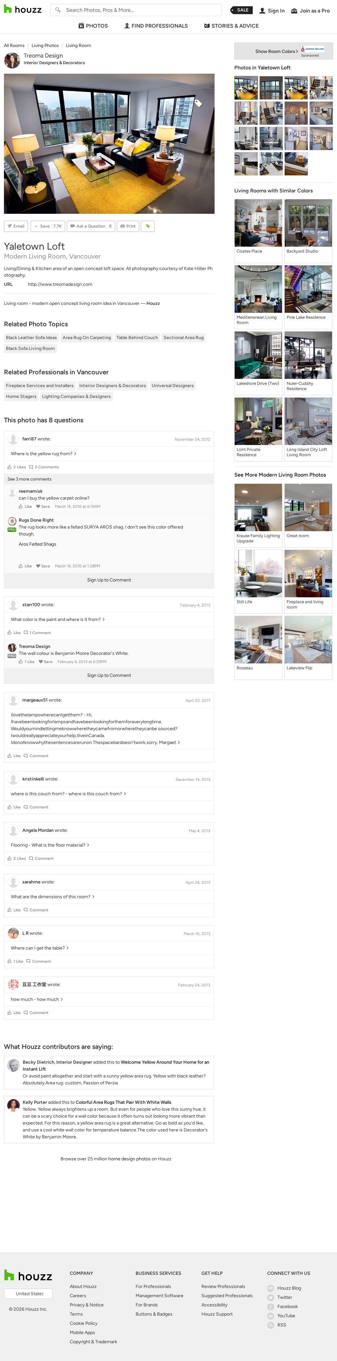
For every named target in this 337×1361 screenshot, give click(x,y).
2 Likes (19, 467)
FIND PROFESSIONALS (160, 26)
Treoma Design (43, 55)
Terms (76, 1314)
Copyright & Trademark (93, 1342)
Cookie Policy (83, 1323)
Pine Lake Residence (306, 317)
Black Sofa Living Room (30, 348)
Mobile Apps (82, 1332)
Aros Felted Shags (37, 544)
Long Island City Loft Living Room (307, 452)
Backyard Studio (302, 251)
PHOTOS (97, 26)
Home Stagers (21, 396)
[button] (10, 467)
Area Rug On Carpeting (87, 337)
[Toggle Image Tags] (148, 226)
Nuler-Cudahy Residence (300, 386)
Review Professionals (223, 1286)
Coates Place (249, 251)
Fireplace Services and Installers (40, 385)
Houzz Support (217, 1314)
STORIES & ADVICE (235, 26)
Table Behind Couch (137, 337)
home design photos (129, 1159)
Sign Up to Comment (109, 580)
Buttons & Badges (154, 1314)
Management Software (159, 1296)
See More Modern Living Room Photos (280, 475)
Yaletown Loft (274, 67)
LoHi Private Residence (248, 452)
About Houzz (83, 1286)
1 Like (30, 661)
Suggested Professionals (227, 1296)
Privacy (77, 1305)
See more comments (29, 479)
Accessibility (214, 1305)
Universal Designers (173, 385)
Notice (97, 1305)
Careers (78, 1296)
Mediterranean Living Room (257, 320)
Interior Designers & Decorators (54, 62)
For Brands (147, 1305)
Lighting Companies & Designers (76, 396)
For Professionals (153, 1286)
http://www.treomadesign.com (60, 284)
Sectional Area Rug (184, 337)
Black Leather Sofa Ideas (31, 337)
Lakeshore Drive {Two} (258, 383)
